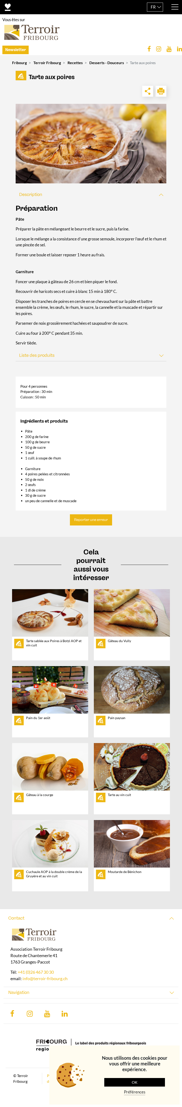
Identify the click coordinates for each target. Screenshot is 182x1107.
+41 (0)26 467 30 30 (36, 972)
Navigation (18, 992)
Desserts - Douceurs (106, 62)
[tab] (91, 194)
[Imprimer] (160, 91)
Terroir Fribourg (47, 62)
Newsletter (15, 50)
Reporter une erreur (91, 520)
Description (30, 194)
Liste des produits (37, 355)
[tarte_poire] (91, 143)
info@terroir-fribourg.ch (45, 978)
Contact (16, 918)
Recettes (75, 62)
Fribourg (19, 62)
